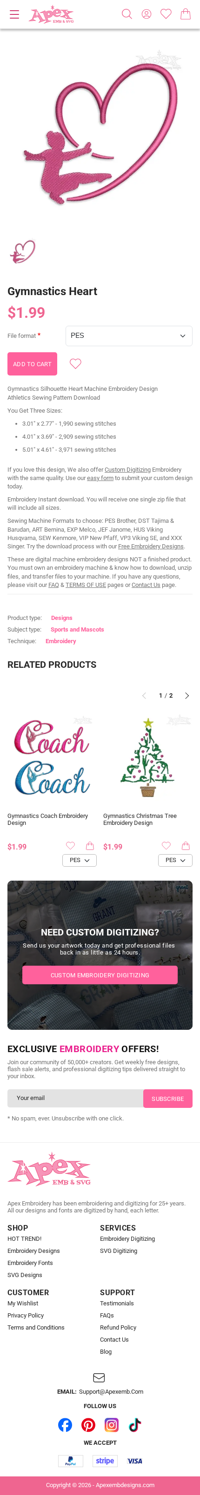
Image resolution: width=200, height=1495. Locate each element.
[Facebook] (65, 1425)
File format (21, 336)
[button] (100, 135)
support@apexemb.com (111, 1392)
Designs (62, 617)
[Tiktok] (135, 1425)
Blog (106, 1352)
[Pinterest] (88, 1425)
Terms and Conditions (36, 1327)
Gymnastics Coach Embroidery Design (47, 819)
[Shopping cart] (186, 14)
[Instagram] (112, 1425)
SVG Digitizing (118, 1251)
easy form (100, 477)
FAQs (107, 1315)
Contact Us (146, 584)
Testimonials (117, 1303)
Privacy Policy (25, 1315)
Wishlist (166, 14)
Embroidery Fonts (30, 1263)
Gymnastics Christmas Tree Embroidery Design (140, 819)
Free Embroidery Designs (151, 546)
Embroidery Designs (33, 1251)
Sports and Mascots (77, 629)
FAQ (53, 584)
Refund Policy (118, 1327)
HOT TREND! (24, 1239)
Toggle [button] (14, 14)
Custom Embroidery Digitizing (100, 975)
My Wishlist (22, 1303)
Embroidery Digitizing (127, 1239)
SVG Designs (24, 1275)
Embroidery (61, 641)
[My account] (146, 14)
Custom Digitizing (128, 469)
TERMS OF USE (86, 584)
